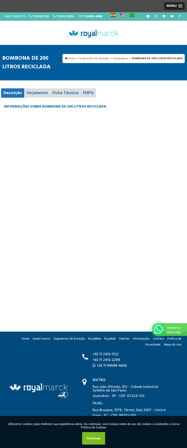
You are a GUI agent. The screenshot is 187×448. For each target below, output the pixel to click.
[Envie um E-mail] (148, 16)
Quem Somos (41, 338)
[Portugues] (132, 15)
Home (25, 338)
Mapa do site (172, 344)
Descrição (12, 93)
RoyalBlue (94, 338)
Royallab (110, 338)
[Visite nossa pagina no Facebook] (179, 16)
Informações (141, 338)
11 (40, 16)
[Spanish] (113, 15)
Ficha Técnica (65, 93)
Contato (158, 338)
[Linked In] (164, 16)
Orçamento (37, 93)
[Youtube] (171, 16)
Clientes (124, 338)
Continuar (94, 438)
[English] (122, 15)
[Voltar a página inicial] (93, 33)
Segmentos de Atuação (69, 338)
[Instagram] (156, 16)
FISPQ (88, 93)
